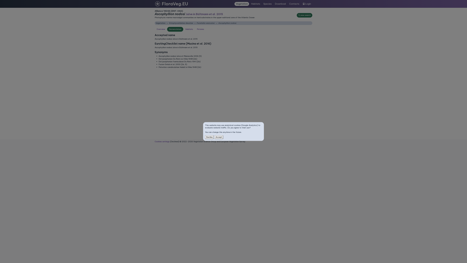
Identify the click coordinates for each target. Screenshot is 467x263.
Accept (219, 137)
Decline (209, 137)
